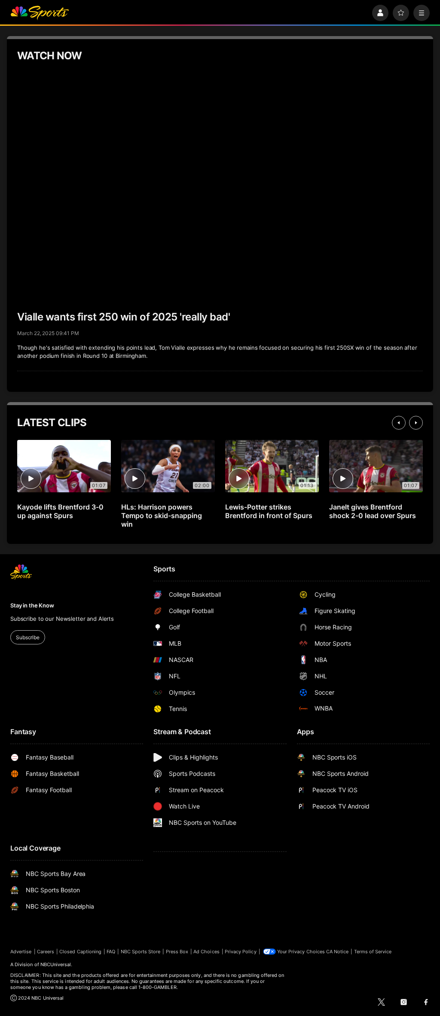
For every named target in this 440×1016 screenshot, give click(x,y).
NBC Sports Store (141, 952)
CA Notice (337, 952)
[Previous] (399, 423)
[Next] (416, 423)
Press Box (177, 952)
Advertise (21, 952)
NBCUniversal (55, 964)
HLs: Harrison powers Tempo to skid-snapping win (161, 515)
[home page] (39, 13)
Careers (45, 952)
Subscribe (28, 637)
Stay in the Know (32, 605)
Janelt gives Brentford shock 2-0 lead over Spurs (372, 511)
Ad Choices (206, 952)
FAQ (111, 952)
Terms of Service (373, 952)
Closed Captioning (80, 952)
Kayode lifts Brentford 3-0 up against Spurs (60, 511)
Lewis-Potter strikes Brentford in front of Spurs (268, 511)
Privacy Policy (241, 952)
